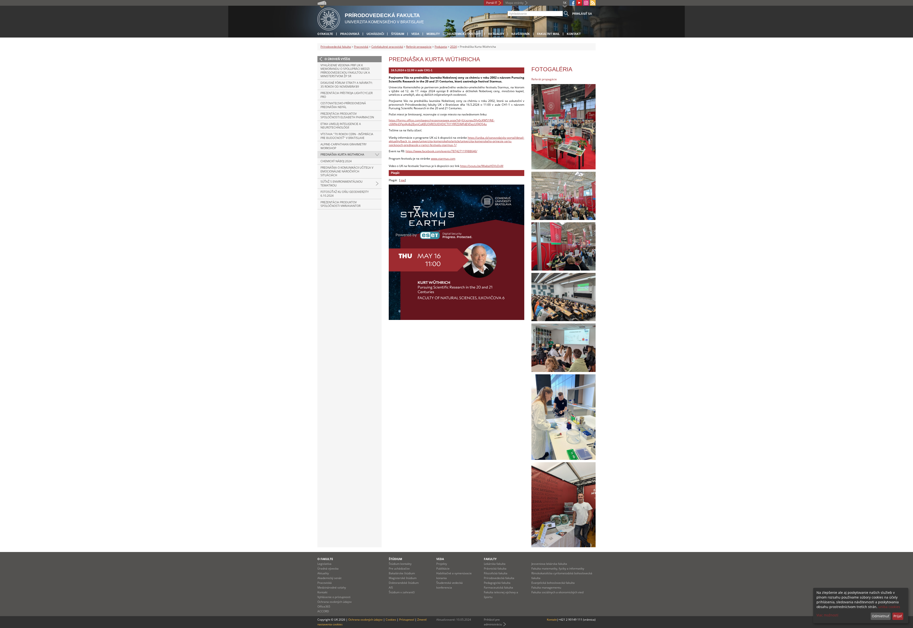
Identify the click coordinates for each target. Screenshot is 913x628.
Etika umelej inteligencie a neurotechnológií (341, 126)
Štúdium (397, 34)
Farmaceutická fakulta (498, 587)
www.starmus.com (443, 159)
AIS (391, 587)
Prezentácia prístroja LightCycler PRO (347, 95)
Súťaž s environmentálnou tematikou (342, 183)
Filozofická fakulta (495, 573)
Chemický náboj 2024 (336, 161)
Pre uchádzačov (399, 568)
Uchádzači (375, 34)
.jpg (402, 180)
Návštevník (520, 34)
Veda (415, 34)
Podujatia (441, 47)
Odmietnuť (880, 616)
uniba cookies (889, 606)
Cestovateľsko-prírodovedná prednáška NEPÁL (343, 105)
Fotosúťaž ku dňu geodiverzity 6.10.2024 (345, 194)
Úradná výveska (328, 568)
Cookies (391, 620)
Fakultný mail (548, 34)
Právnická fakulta (495, 568)
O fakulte (325, 34)
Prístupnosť (406, 620)
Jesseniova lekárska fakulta (549, 564)
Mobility (433, 34)
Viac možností (827, 615)
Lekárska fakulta (494, 564)
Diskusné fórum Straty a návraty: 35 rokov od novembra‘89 (347, 85)
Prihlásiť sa (582, 13)
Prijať (898, 616)
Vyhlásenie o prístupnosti (333, 597)
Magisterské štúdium (403, 578)
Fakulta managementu (546, 587)
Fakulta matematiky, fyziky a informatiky (557, 568)
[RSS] (593, 3)
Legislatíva (324, 564)
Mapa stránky (514, 3)
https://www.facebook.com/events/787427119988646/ (441, 151)
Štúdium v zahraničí (402, 592)
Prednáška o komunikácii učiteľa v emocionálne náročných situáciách (347, 171)
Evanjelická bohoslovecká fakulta (553, 583)
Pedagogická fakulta (497, 583)
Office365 (323, 606)
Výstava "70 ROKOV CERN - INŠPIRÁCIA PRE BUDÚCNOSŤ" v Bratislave (347, 136)
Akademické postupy (464, 34)
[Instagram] (586, 3)
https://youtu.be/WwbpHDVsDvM (481, 166)
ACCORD (323, 611)
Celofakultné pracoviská (387, 47)
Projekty (441, 564)
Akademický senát (329, 578)
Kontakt (574, 34)
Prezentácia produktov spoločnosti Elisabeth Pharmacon (347, 115)
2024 (453, 47)
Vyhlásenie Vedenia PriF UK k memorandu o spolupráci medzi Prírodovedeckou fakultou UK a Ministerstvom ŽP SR (345, 70)
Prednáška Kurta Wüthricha (342, 154)
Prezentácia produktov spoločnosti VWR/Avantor (340, 204)
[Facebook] (572, 3)
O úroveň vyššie (337, 59)
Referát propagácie (419, 47)
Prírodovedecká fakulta (336, 47)
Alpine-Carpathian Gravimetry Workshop (344, 146)
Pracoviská (349, 34)
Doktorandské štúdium (404, 583)
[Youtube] (579, 3)
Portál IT (491, 3)
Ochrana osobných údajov (334, 602)
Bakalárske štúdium (402, 573)
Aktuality (496, 34)
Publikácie (443, 568)
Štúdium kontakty (400, 564)
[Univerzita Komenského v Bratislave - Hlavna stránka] (328, 18)
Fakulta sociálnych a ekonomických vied (557, 592)
